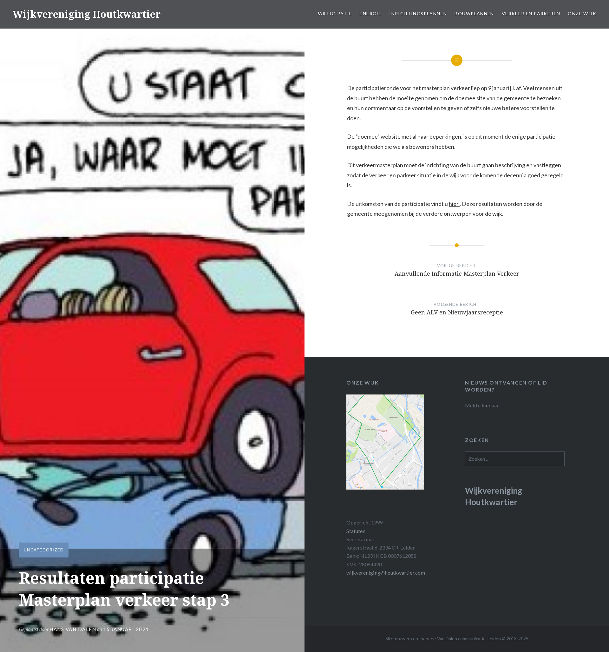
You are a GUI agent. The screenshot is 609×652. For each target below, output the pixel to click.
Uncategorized (44, 549)
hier (454, 203)
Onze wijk (582, 13)
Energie (371, 13)
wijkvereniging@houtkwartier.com (385, 573)
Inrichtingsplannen (418, 13)
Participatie (334, 13)
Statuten (355, 531)
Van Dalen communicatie (461, 638)
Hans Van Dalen (72, 629)
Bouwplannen (474, 13)
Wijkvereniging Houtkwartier (86, 14)
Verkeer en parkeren (531, 13)
